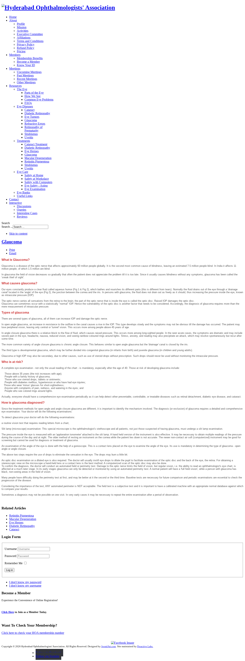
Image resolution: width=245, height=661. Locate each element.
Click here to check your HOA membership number (33, 632)
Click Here (8, 612)
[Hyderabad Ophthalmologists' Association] (58, 7)
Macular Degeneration (22, 519)
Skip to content (18, 233)
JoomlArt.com (108, 646)
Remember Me (14, 563)
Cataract (14, 529)
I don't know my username (25, 585)
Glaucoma (12, 241)
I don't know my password (25, 582)
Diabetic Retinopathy (22, 526)
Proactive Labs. (145, 646)
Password (11, 556)
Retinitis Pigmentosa (21, 515)
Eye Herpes (16, 522)
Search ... (7, 226)
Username (11, 548)
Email (12, 253)
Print (12, 249)
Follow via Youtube (47, 656)
